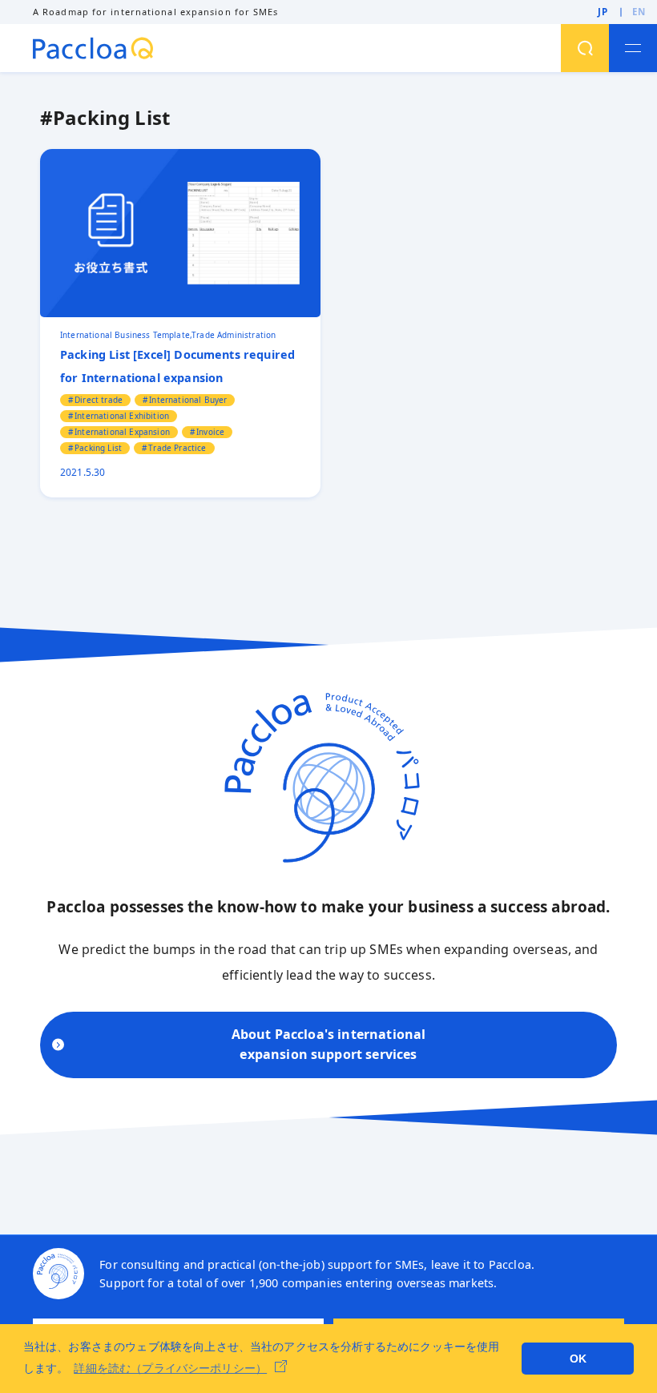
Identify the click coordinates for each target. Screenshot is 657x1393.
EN (639, 12)
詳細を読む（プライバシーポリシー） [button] (170, 1368)
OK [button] (578, 1358)
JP (603, 12)
